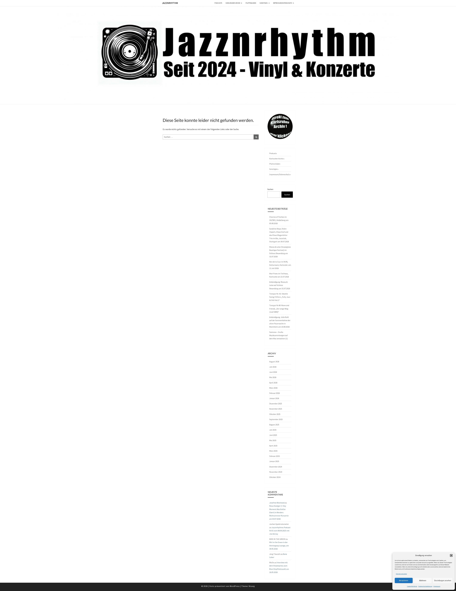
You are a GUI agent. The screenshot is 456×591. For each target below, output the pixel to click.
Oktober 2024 (274, 477)
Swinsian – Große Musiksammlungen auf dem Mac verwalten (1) (278, 335)
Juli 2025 (272, 430)
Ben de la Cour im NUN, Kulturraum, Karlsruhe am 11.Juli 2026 (280, 265)
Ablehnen (422, 580)
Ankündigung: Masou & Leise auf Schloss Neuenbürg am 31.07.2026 (279, 285)
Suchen (270, 189)
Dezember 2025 (275, 403)
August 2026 (274, 361)
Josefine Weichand (277, 502)
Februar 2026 (274, 393)
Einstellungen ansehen (442, 580)
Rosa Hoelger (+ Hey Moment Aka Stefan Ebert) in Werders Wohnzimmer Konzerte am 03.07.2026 (279, 512)
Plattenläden (251, 3)
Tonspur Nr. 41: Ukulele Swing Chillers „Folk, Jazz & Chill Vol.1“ (279, 297)
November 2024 (275, 472)
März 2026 (273, 388)
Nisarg (252, 586)
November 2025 (275, 409)
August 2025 (274, 424)
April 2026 (273, 382)
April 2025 (273, 445)
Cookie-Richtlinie (412, 586)
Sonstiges (264, 3)
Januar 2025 (274, 461)
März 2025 (273, 451)
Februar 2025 (274, 456)
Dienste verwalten (401, 574)
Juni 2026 (273, 372)
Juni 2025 (273, 435)
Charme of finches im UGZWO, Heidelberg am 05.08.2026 (278, 220)
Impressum (436, 586)
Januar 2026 (274, 398)
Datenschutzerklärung (425, 586)
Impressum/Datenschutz (282, 3)
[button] (451, 555)
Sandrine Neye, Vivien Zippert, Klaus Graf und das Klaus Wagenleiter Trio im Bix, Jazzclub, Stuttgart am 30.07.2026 (279, 235)
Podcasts (218, 3)
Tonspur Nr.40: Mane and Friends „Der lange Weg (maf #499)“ (279, 308)
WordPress (235, 586)
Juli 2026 (272, 367)
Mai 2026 (272, 377)
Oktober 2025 (274, 414)
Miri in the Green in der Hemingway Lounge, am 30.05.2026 (279, 545)
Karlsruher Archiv (233, 3)
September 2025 (276, 419)
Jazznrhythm (170, 2)
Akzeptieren (403, 580)
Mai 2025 (272, 440)
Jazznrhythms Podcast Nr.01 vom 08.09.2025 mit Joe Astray (279, 530)
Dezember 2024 (275, 466)
